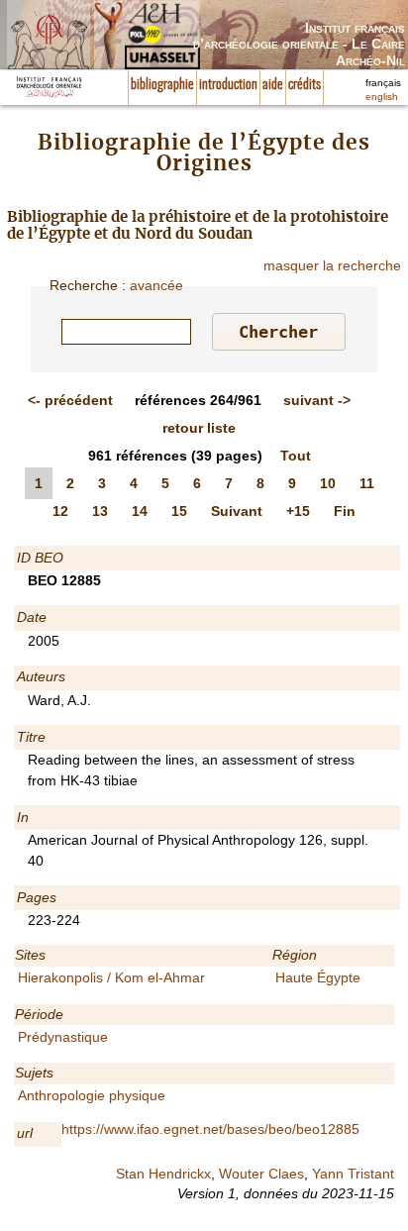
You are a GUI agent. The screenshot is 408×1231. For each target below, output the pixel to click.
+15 (298, 511)
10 (328, 483)
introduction (228, 85)
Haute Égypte (317, 977)
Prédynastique (63, 1037)
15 (179, 511)
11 (366, 483)
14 (140, 511)
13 (100, 511)
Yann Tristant (353, 1173)
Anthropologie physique (91, 1095)
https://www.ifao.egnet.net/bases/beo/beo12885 (210, 1129)
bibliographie (162, 85)
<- (70, 400)
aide (272, 85)
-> (317, 400)
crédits (304, 85)
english (381, 96)
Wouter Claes (261, 1173)
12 (60, 511)
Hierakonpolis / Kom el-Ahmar (111, 977)
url (25, 1133)
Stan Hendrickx (163, 1173)
